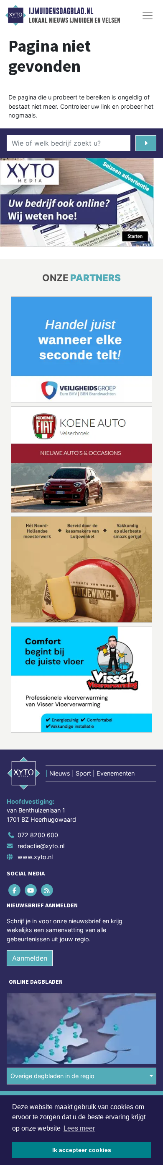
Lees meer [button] (79, 1128)
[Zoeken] (145, 143)
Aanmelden (29, 958)
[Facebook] (15, 889)
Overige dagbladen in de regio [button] (52, 1075)
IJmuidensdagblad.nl (61, 11)
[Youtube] (31, 889)
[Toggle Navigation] (147, 15)
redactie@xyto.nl (41, 845)
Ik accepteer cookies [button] (81, 1150)
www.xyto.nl (35, 856)
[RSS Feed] (47, 889)
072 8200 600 (38, 834)
